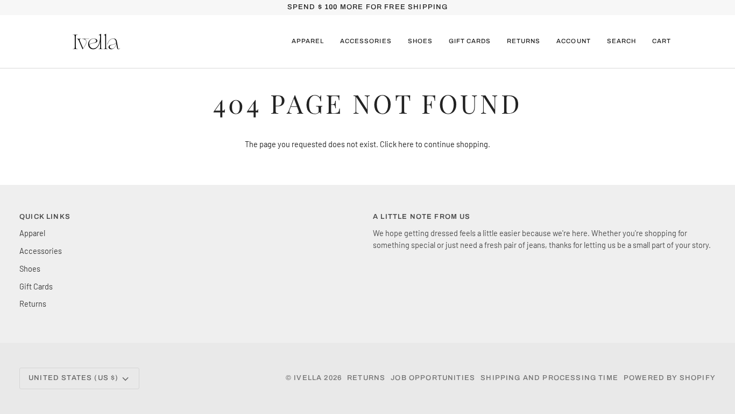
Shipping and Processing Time (549, 378)
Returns (32, 303)
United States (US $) (73, 378)
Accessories (40, 251)
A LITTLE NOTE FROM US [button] (422, 216)
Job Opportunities (433, 378)
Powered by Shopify (670, 378)
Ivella (308, 378)
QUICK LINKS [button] (44, 216)
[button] (308, 41)
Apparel (32, 233)
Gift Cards (36, 286)
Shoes (29, 268)
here (406, 144)
